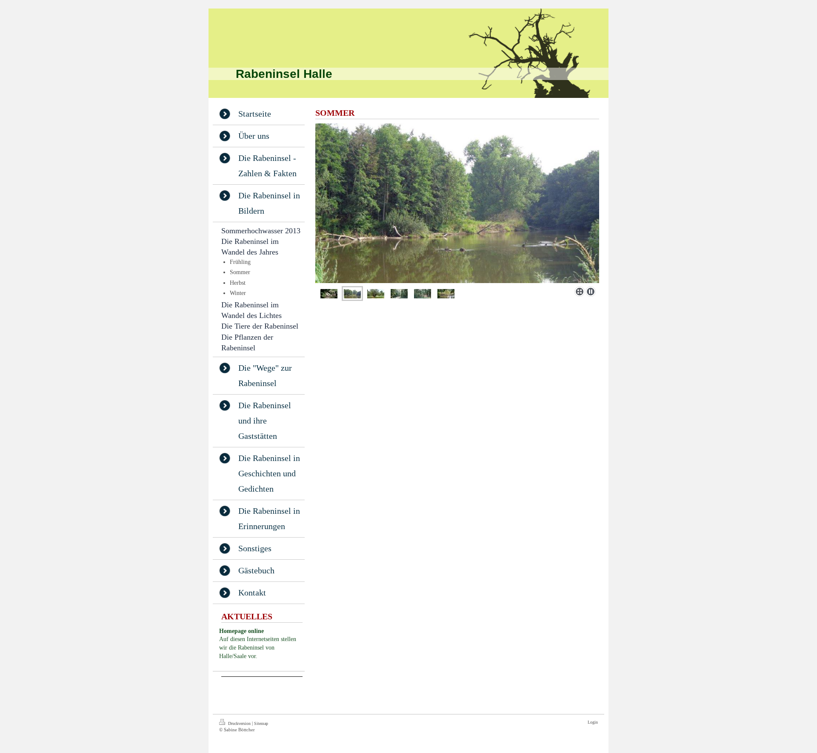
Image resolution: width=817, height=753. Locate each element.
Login (593, 722)
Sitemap (261, 723)
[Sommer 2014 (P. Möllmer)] (457, 203)
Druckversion (239, 723)
